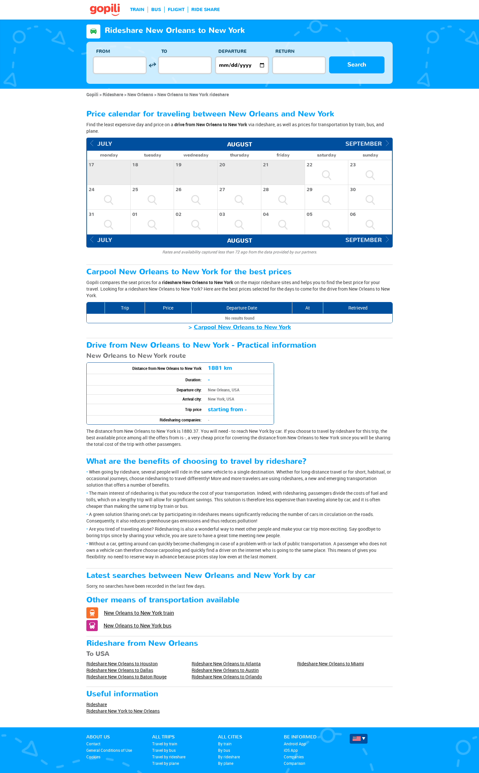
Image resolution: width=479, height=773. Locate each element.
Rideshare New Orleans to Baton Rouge (126, 677)
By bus (224, 750)
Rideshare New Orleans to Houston (122, 663)
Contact (93, 743)
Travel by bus (164, 750)
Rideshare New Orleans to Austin (225, 670)
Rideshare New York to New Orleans (123, 711)
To (164, 51)
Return (285, 51)
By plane (225, 763)
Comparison (294, 763)
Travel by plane (165, 763)
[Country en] (359, 739)
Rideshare (96, 704)
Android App (295, 743)
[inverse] (152, 65)
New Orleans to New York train (139, 612)
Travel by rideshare (168, 756)
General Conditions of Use (109, 750)
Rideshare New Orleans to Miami (330, 663)
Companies (294, 756)
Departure (232, 51)
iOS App (291, 750)
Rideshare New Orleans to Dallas (119, 670)
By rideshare (229, 756)
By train (225, 743)
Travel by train (164, 743)
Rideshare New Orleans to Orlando (227, 677)
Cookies (93, 756)
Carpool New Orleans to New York (242, 327)
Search (356, 65)
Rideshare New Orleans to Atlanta (226, 663)
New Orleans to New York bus (137, 625)
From (103, 51)
